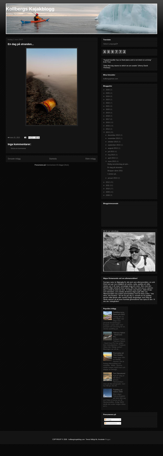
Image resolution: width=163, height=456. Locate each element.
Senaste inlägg (14, 159)
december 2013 (114, 135)
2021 (108, 106)
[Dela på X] (34, 137)
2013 (108, 132)
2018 (108, 116)
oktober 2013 (113, 142)
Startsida (53, 159)
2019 (108, 113)
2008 (108, 195)
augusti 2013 (113, 148)
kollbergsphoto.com (110, 79)
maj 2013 (111, 155)
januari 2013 (113, 178)
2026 (108, 90)
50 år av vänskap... (111, 231)
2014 (108, 129)
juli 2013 (111, 151)
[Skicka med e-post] (29, 137)
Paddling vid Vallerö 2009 (118, 391)
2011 (108, 185)
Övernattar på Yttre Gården (118, 354)
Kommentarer (111, 423)
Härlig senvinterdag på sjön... (118, 164)
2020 (108, 109)
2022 (108, 103)
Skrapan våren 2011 (115, 171)
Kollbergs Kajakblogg (30, 8)
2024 (108, 96)
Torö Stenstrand (119, 373)
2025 (108, 93)
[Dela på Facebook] (36, 137)
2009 (108, 192)
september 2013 (114, 145)
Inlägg (108, 420)
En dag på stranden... (115, 167)
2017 (108, 119)
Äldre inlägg (90, 159)
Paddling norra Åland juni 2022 (119, 313)
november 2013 (114, 138)
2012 (108, 182)
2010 (108, 189)
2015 (108, 126)
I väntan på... (112, 174)
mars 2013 (112, 161)
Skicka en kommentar (18, 148)
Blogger (107, 439)
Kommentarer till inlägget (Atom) (58, 165)
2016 (108, 122)
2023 (108, 99)
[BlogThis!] (32, 137)
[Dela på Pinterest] (38, 137)
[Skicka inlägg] (25, 137)
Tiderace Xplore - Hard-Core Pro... (119, 335)
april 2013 (112, 158)
